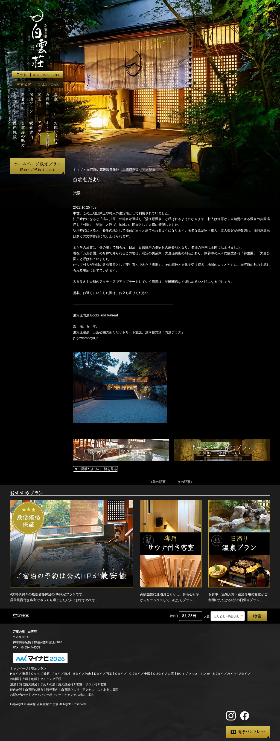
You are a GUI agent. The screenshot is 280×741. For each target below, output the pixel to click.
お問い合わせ (19, 694)
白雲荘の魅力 (34, 689)
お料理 (14, 679)
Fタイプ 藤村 (61, 673)
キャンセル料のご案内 (79, 694)
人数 (207, 616)
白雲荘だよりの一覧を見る (97, 469)
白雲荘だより (70, 689)
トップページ (19, 668)
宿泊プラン (38, 668)
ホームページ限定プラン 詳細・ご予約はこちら (37, 166)
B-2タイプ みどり (224, 673)
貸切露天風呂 (28, 684)
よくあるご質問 (107, 689)
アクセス (88, 689)
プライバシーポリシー (46, 694)
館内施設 (16, 689)
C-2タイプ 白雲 (163, 673)
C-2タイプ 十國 (139, 673)
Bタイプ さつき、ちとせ (193, 673)
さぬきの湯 (47, 684)
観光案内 (52, 689)
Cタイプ (120, 673)
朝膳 (34, 679)
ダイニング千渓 (50, 679)
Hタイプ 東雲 (19, 673)
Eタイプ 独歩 (82, 673)
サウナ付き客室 (95, 684)
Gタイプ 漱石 (40, 673)
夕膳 (25, 679)
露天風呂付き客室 (70, 684)
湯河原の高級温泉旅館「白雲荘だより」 (115, 170)
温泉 (13, 684)
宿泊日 (173, 616)
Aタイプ (244, 673)
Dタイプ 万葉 (103, 673)
